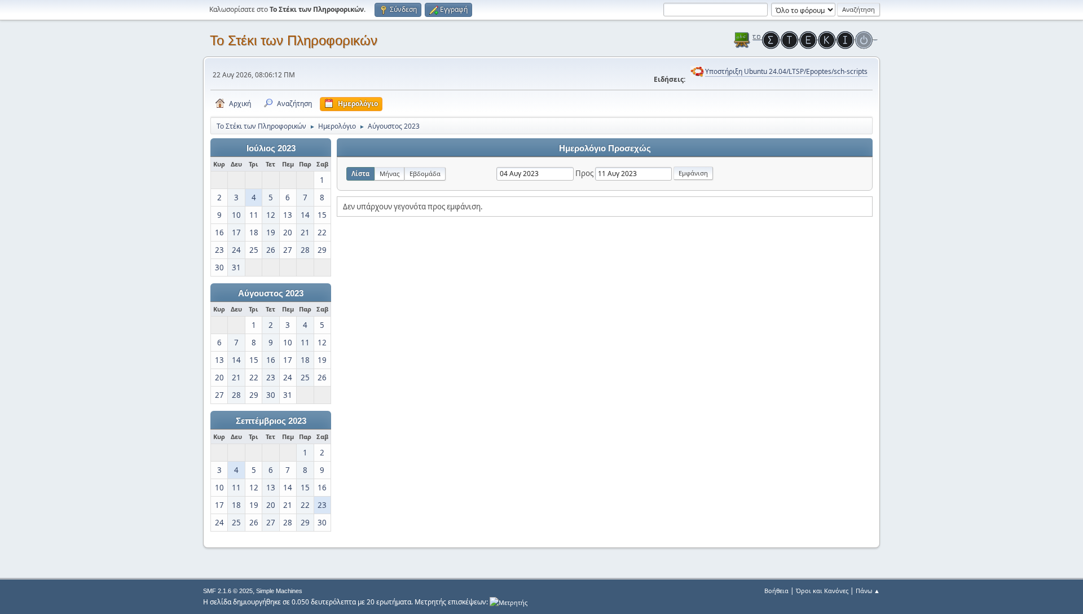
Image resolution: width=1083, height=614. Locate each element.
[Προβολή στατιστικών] (508, 602)
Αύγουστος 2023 (270, 293)
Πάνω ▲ (868, 590)
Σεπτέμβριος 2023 (271, 421)
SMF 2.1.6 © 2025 (228, 590)
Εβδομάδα (425, 173)
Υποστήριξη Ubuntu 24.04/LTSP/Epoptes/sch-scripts (786, 71)
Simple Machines (279, 590)
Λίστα (360, 173)
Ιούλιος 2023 (271, 148)
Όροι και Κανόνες (822, 590)
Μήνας (389, 173)
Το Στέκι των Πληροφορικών (293, 40)
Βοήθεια (776, 590)
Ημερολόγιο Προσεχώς (605, 148)
